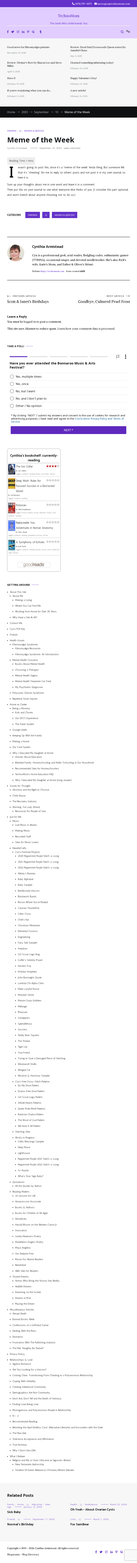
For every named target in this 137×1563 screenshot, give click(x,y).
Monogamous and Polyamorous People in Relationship (41, 1410)
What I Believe (17, 1456)
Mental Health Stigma (26, 675)
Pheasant (22, 1012)
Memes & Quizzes (34, 130)
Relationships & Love (21, 1359)
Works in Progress (25, 1137)
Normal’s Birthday (20, 1524)
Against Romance (21, 1363)
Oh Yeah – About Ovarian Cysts (92, 1509)
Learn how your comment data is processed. (86, 328)
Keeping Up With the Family (27, 735)
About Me (17, 596)
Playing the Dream (24, 1303)
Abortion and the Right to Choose (30, 789)
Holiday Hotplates (27, 971)
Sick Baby (14, 1512)
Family (10, 1504)
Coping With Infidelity (24, 1381)
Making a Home (20, 741)
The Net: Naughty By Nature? (28, 1348)
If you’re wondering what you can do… (29, 90)
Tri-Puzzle (23, 1170)
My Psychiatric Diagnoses (29, 687)
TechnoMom (68, 15)
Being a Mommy (21, 708)
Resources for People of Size (30, 811)
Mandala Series (26, 994)
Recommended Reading (24, 1421)
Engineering (24, 937)
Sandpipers (24, 1017)
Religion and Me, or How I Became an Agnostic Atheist (41, 1460)
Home (20, 1504)
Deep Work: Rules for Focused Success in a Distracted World (35, 486)
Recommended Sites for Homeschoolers (37, 768)
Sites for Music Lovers (27, 842)
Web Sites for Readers (26, 1270)
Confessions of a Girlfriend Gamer (30, 1325)
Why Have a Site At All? (24, 617)
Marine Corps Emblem (29, 1000)
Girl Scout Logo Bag (29, 954)
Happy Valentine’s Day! (83, 78)
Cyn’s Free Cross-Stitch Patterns (32, 1081)
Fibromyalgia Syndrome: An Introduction (37, 654)
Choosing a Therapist (27, 669)
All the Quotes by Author (28, 1186)
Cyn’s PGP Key (17, 629)
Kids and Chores (24, 712)
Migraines (37, 1504)
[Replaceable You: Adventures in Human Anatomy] (11, 530)
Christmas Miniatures (29, 925)
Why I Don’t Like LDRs (24, 1450)
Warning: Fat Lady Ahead (26, 807)
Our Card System (21, 747)
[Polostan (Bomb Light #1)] (11, 512)
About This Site (18, 592)
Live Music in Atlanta (26, 824)
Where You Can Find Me (28, 605)
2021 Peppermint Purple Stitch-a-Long (38, 861)
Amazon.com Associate (28, 1201)
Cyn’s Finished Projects (27, 852)
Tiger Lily (22, 1046)
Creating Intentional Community (29, 1386)
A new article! (78, 90)
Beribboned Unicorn (28, 890)
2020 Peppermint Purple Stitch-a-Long (38, 856)
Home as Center (18, 704)
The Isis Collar (24, 466)
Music (15, 821)
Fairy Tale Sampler (27, 942)
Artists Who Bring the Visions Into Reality (37, 1280)
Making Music (22, 830)
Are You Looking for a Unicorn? (29, 1369)
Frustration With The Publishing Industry (33, 1342)
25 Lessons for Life (25, 1195)
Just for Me (15, 816)
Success (22, 1029)
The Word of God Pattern (31, 1120)
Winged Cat (24, 1070)
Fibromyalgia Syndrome (25, 644)
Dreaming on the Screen (28, 1292)
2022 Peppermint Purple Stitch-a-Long (38, 867)
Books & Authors (25, 1207)
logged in (30, 321)
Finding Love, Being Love (25, 1404)
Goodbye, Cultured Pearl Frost (104, 299)
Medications (91, 1504)
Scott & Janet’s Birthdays (28, 299)
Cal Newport (15, 495)
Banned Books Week (23, 1319)
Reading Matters (20, 1191)
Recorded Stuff (23, 836)
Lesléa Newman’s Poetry (28, 1236)
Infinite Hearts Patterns (29, 1102)
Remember (20, 1265)
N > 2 (15, 1415)
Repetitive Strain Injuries (25, 698)
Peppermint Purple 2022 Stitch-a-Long (38, 1164)
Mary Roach (22, 532)
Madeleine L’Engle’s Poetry (29, 1242)
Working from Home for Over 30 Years (36, 611)
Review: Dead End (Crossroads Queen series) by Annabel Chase (98, 49)
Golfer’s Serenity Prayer (30, 960)
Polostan (21, 505)
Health (73, 1504)
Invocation (21, 1230)
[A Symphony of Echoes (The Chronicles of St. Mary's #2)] (11, 549)
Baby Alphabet (25, 879)
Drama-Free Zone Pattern (31, 1091)
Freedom (22, 948)
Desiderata (20, 1218)
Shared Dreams (20, 1276)
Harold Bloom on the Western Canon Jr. (36, 1224)
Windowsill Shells (27, 1064)
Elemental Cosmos (28, 931)
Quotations (18, 1182)
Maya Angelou (23, 1247)
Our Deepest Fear (24, 1253)
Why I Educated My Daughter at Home (32, 752)
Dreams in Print (23, 1298)
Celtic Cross (24, 913)
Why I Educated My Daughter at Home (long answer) (43, 780)
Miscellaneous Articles (22, 1309)
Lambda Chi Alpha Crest (31, 983)
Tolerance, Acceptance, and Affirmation (33, 1439)
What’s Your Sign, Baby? (31, 1176)
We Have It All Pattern (29, 1126)
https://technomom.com (52, 271)
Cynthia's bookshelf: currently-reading (34, 458)
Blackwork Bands (27, 896)
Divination (17, 1336)
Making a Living (23, 600)
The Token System (24, 724)
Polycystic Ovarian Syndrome (28, 692)
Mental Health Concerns (25, 660)
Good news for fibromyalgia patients (28, 47)
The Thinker (24, 1041)
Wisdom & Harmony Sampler (34, 1075)
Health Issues (17, 640)
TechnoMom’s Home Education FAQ (34, 774)
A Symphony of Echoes (30, 542)
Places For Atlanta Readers (29, 1259)
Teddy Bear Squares (28, 1035)
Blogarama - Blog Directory (23, 1554)
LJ (20, 130)
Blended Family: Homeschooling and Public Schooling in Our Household (54, 762)
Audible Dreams (23, 1286)
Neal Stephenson (24, 509)
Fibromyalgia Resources (27, 648)
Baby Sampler (25, 884)
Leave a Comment (72, 148)
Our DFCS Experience (26, 718)
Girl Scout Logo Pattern (30, 1097)
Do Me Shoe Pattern (28, 1085)
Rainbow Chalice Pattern (30, 1114)
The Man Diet (19, 1433)
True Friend (24, 1052)
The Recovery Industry (24, 801)
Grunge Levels (19, 729)
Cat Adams (22, 471)
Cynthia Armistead (17, 148)
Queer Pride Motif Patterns (31, 1108)
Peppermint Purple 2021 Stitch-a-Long (38, 1158)
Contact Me (16, 623)
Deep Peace (24, 1147)
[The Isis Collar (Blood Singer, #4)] (11, 473)
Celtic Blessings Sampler (31, 1141)
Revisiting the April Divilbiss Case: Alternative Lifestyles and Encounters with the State (57, 1427)
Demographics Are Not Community (31, 1392)
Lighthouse (24, 1153)
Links (73, 1519)
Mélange (22, 1006)
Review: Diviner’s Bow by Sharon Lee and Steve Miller (34, 64)
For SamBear (79, 1524)
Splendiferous (25, 1023)
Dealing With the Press (24, 1330)
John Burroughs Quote (30, 977)
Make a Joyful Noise (28, 988)
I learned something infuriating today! (91, 62)
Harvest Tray (24, 965)
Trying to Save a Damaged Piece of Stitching (41, 1058)
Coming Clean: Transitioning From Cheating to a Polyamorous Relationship (52, 1375)
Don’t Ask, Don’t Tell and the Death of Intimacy (37, 1398)
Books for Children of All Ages (31, 1213)
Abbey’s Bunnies (26, 873)
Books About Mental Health (30, 663)
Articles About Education (28, 756)
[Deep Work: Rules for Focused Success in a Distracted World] (11, 488)
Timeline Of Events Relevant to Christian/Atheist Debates (44, 1470)
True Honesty (19, 1444)
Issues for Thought (20, 785)
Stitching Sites (22, 1131)
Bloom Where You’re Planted (33, 902)
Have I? (11, 78)
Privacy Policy (17, 1354)
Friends (11, 130)
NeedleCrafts (19, 848)
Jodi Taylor (22, 546)
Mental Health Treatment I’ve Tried (33, 681)
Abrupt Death (19, 1313)
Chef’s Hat (23, 919)
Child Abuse (19, 795)
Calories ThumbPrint (28, 908)
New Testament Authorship (29, 1464)
